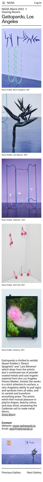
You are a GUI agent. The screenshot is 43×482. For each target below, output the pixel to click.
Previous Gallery (11, 472)
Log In (37, 2)
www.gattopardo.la (24, 425)
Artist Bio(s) (9, 414)
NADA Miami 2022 (13, 9)
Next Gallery (34, 472)
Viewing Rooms (11, 12)
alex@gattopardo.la (20, 428)
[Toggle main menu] (4, 3)
